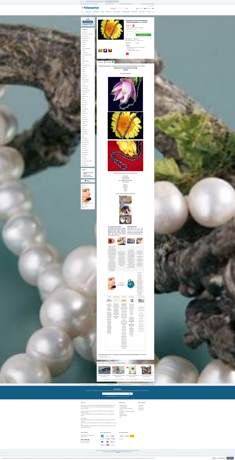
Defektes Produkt (123, 405)
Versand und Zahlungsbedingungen (127, 411)
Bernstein (84, 156)
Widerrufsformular (123, 415)
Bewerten (141, 40)
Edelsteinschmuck (85, 38)
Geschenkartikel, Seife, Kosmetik (112, 1)
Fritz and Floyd (85, 52)
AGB (120, 417)
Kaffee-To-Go (84, 113)
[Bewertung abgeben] (139, 23)
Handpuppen (85, 131)
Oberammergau (85, 165)
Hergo (83, 136)
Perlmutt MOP (85, 154)
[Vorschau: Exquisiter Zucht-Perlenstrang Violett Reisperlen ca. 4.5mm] (100, 50)
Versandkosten (114, 450)
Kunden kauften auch (102, 363)
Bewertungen (109, 62)
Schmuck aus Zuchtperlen (87, 34)
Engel (83, 59)
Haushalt (84, 111)
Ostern (83, 57)
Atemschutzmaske (86, 65)
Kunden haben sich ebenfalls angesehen (117, 363)
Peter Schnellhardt (86, 90)
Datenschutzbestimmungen (112, 396)
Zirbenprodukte (85, 61)
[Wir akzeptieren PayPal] (87, 181)
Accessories (84, 158)
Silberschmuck (85, 150)
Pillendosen (84, 117)
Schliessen (84, 163)
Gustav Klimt (84, 75)
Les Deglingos (85, 108)
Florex (83, 63)
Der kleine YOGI (85, 81)
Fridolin (83, 69)
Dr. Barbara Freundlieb (87, 54)
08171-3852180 (85, 439)
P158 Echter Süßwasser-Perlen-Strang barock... (118, 376)
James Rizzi (84, 77)
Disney (83, 50)
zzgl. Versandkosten (133, 29)
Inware (83, 71)
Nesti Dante (84, 146)
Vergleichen (129, 38)
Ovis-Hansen (84, 102)
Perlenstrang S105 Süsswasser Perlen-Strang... (132, 376)
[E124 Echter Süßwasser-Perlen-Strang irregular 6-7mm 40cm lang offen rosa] (146, 370)
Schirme (83, 106)
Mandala (84, 123)
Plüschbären (84, 138)
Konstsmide (84, 125)
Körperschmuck (85, 36)
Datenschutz (141, 408)
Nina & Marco (85, 119)
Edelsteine (84, 42)
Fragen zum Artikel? (131, 40)
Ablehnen (214, 458)
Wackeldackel (85, 133)
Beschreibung (100, 62)
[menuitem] (150, 6)
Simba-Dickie (84, 144)
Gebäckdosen (85, 121)
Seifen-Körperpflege (86, 48)
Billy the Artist (85, 96)
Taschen (83, 115)
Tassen (83, 84)
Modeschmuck (85, 40)
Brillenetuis (84, 104)
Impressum (141, 409)
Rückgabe (122, 412)
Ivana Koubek (85, 88)
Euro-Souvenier (85, 140)
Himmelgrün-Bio (85, 142)
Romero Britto (85, 86)
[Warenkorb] (153, 8)
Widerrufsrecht (123, 414)
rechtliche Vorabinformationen (126, 408)
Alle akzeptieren (221, 458)
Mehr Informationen (151, 458)
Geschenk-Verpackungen (87, 160)
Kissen (83, 73)
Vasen (83, 98)
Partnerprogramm (123, 406)
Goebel (83, 46)
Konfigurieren (230, 458)
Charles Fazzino (85, 92)
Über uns (141, 406)
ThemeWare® (129, 451)
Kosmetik (84, 44)
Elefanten (84, 94)
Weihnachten (85, 32)
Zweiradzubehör (85, 79)
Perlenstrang (84, 152)
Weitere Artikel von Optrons (105, 357)
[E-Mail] (127, 54)
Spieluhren (84, 67)
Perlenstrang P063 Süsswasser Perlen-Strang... (104, 376)
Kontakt (121, 409)
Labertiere (84, 100)
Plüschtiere (84, 129)
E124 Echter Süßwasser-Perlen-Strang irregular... (146, 376)
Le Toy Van (84, 148)
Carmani (84, 127)
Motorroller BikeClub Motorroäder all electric (94, 1)
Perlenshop (82, 1)
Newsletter (141, 405)
